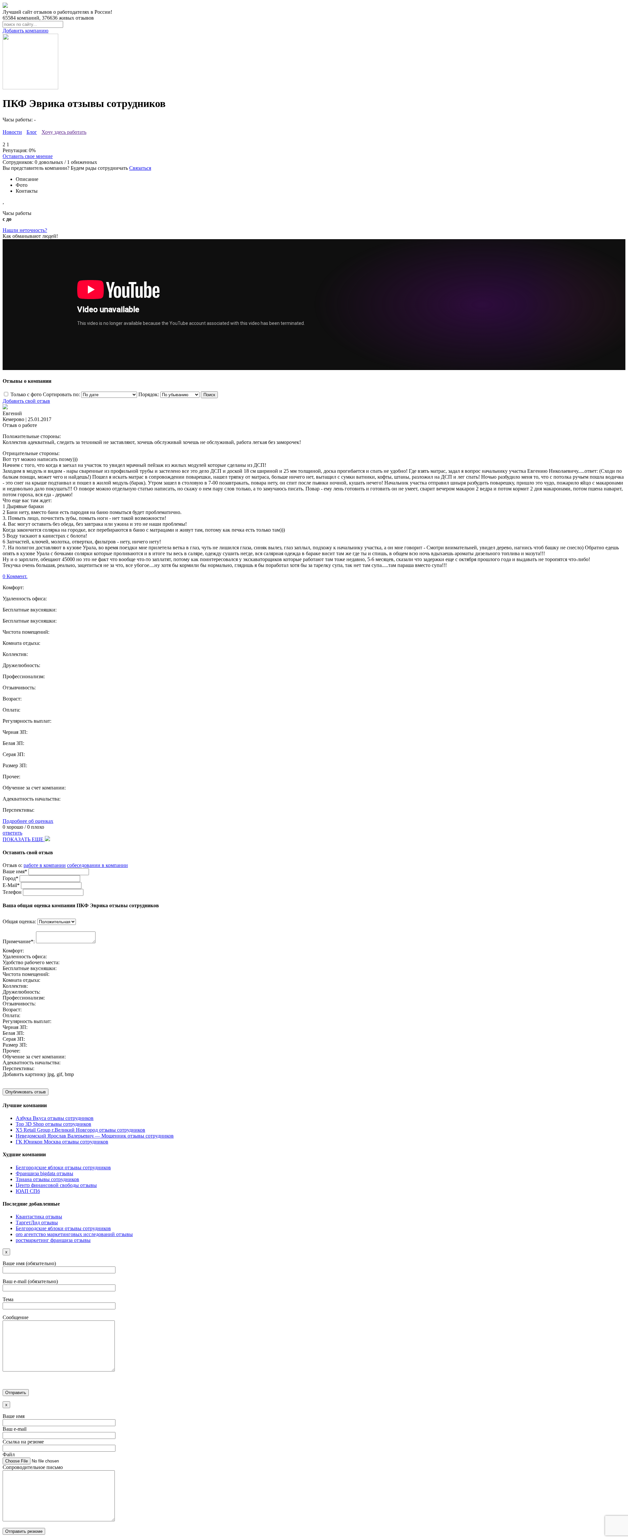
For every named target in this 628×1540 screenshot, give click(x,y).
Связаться (140, 168)
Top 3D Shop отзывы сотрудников (53, 1124)
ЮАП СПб (28, 1191)
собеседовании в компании (97, 865)
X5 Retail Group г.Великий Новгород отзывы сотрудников (80, 1130)
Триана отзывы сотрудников (47, 1179)
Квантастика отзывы (39, 1216)
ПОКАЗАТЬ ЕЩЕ (24, 839)
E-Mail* (11, 885)
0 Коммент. (15, 576)
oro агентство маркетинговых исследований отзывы (74, 1234)
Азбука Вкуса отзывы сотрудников (55, 1118)
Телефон (12, 892)
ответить (12, 833)
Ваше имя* (15, 871)
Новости (12, 132)
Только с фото (26, 394)
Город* (10, 878)
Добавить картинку (24, 1074)
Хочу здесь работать (64, 132)
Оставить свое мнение (28, 156)
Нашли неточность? (25, 230)
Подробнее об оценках (28, 821)
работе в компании (45, 865)
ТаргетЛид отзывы (37, 1222)
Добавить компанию (25, 30)
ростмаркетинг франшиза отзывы (53, 1240)
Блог (31, 132)
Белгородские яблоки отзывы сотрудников (63, 1167)
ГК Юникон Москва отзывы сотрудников (62, 1141)
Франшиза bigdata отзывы (44, 1173)
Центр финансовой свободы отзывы (56, 1185)
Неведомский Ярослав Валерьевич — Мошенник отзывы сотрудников (95, 1136)
